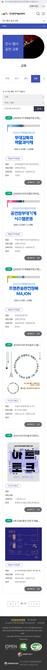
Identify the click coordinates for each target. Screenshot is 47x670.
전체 (7, 79)
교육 (35, 78)
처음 (10, 604)
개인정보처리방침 (18, 620)
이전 (15, 604)
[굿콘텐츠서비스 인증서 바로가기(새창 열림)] (25, 653)
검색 (39, 109)
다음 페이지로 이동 (31, 604)
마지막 (36, 604)
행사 (26, 79)
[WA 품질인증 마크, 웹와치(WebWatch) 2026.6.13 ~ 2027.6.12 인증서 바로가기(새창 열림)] (36, 644)
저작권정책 (31, 620)
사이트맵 (40, 623)
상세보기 (30, 182)
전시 (17, 79)
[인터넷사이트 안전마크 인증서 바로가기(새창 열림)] (23, 644)
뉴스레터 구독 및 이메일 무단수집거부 (20, 623)
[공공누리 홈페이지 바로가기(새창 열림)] (11, 646)
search (38, 13)
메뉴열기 (43, 13)
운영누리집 (34, 6)
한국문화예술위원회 (19, 13)
